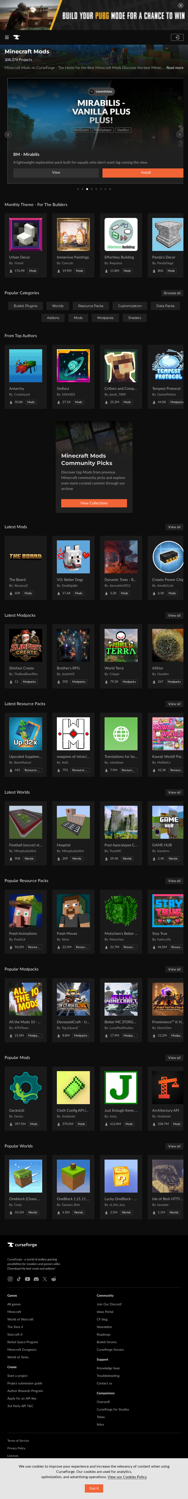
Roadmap (103, 1334)
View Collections (94, 503)
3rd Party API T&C (20, 1406)
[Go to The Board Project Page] (26, 568)
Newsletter (104, 1327)
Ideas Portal (105, 1312)
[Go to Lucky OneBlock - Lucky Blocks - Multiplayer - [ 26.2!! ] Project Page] (121, 1187)
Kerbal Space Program (22, 1342)
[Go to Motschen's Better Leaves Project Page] (121, 922)
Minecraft (14, 1312)
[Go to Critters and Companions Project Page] (121, 377)
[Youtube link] (27, 1279)
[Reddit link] (53, 1279)
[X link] (45, 1279)
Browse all (172, 293)
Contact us (104, 1383)
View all (174, 527)
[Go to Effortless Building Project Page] (121, 245)
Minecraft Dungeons (21, 1349)
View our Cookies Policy (127, 1477)
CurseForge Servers (110, 1349)
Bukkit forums (107, 1342)
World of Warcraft (20, 1319)
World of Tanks (18, 1357)
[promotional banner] (94, 15)
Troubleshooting (108, 1376)
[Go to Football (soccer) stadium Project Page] (26, 833)
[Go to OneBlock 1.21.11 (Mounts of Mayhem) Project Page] (73, 1187)
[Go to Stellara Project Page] (73, 377)
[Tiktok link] (19, 1279)
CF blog (102, 1319)
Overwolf (103, 1402)
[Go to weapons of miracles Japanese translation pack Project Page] (73, 745)
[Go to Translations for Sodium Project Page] (121, 745)
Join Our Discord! (109, 1304)
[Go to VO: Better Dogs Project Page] (73, 568)
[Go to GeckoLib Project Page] (26, 1099)
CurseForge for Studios (113, 1409)
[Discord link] (36, 1279)
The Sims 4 (15, 1327)
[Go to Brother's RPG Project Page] (73, 656)
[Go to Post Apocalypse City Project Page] (121, 833)
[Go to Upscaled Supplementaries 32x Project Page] (26, 745)
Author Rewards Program (25, 1391)
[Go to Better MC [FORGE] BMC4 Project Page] (121, 1010)
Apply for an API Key (21, 1398)
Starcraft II (14, 1334)
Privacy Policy (16, 1448)
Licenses (13, 1456)
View (56, 172)
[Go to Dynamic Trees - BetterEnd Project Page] (121, 568)
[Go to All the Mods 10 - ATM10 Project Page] (26, 1010)
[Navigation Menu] (7, 37)
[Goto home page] (16, 37)
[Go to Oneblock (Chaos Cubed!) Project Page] (26, 1187)
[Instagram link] (10, 1279)
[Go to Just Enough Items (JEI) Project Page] (121, 1099)
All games (14, 1304)
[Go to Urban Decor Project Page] (26, 245)
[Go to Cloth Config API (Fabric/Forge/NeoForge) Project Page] (73, 1099)
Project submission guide (24, 1383)
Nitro (100, 1424)
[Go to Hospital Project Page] (73, 833)
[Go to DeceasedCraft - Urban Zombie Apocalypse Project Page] (73, 1010)
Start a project (17, 1376)
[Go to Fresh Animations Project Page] (26, 922)
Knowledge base (108, 1368)
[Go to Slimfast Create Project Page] (26, 656)
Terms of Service (18, 1440)
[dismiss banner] (180, 5)
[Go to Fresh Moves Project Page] (73, 922)
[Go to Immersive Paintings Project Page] (73, 245)
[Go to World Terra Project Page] (121, 656)
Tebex (101, 1417)
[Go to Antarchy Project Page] (26, 377)
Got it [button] (94, 1488)
